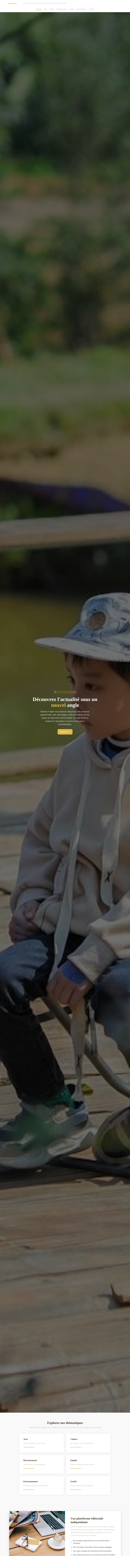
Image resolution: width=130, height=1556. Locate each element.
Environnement (81, 9)
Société (91, 9)
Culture (51, 9)
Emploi (71, 9)
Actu (45, 9)
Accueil (38, 9)
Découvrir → (65, 732)
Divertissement (62, 9)
